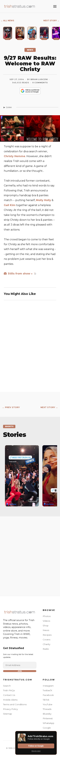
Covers (46, 639)
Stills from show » (19, 273)
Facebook (48, 695)
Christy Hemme (14, 156)
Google (47, 727)
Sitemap (7, 713)
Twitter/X (47, 690)
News (46, 630)
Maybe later (36, 751)
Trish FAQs (9, 690)
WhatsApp (48, 723)
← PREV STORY (11, 407)
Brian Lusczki (39, 79)
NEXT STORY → (51, 20)
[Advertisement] (30, 553)
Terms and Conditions (15, 704)
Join (20, 671)
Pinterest (48, 718)
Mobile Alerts (10, 699)
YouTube (47, 704)
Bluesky (47, 713)
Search (7, 685)
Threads (47, 709)
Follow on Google (36, 746)
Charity (46, 644)
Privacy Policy (10, 709)
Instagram (48, 685)
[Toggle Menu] (55, 6)
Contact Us (9, 695)
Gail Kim (9, 205)
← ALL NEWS (7, 20)
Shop (45, 625)
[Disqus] (30, 350)
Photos (47, 616)
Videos (46, 621)
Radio (46, 649)
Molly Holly (43, 200)
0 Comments (40, 82)
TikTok (46, 699)
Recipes (47, 635)
